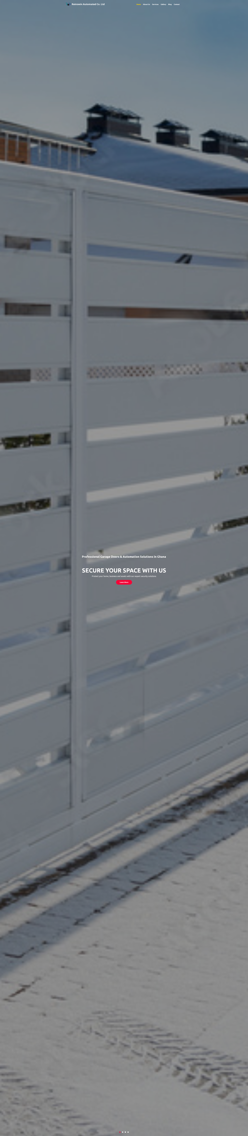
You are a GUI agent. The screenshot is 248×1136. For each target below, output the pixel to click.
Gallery (163, 4)
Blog (170, 4)
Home (138, 4)
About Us (146, 4)
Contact (177, 4)
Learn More (124, 582)
